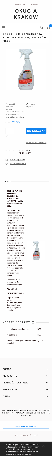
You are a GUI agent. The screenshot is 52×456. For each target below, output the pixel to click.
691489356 (26, 415)
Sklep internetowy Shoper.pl (26, 435)
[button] (3, 27)
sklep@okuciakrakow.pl (35, 413)
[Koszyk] (48, 27)
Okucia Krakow (26, 14)
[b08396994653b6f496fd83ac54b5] (26, 69)
